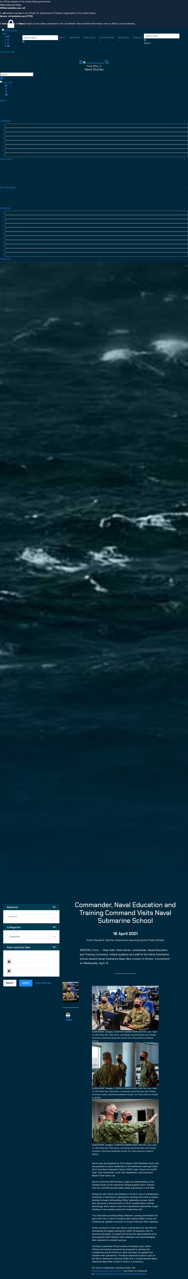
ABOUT (3, 100)
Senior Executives (16, 150)
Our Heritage (13, 116)
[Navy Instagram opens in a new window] (8, 42)
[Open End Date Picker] (9, 971)
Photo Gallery (15, 213)
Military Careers (15, 200)
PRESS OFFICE (6, 159)
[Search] (107, 63)
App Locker (14, 221)
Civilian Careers (14, 204)
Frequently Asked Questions (21, 246)
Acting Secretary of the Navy (22, 125)
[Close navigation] (1, 79)
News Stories (14, 183)
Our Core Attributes (16, 109)
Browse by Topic (16, 225)
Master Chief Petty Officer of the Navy (26, 142)
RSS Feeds (13, 242)
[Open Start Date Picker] (9, 961)
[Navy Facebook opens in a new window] (8, 36)
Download (72, 999)
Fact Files (13, 237)
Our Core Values (15, 105)
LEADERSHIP (5, 121)
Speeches (12, 175)
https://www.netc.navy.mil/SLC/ (107, 1271)
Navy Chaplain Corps (18, 233)
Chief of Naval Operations (20, 134)
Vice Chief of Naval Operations (22, 138)
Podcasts (13, 229)
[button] (94, 4)
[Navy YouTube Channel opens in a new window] (8, 46)
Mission (11, 113)
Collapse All (43, 983)
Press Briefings (14, 163)
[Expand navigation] (81, 63)
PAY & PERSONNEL (8, 187)
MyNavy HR (13, 192)
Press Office (6, 52)
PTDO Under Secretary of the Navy (24, 130)
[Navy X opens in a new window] (8, 39)
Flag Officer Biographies (19, 155)
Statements (13, 179)
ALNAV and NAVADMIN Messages (23, 250)
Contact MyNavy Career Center (22, 196)
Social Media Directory (19, 217)
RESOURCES (5, 208)
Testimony (12, 171)
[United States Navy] (12, 31)
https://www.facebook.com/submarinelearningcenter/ (120, 1274)
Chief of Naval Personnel (20, 146)
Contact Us (14, 254)
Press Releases (14, 167)
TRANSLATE (5, 259)
